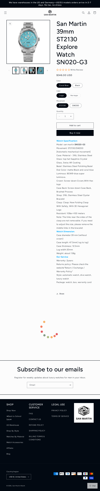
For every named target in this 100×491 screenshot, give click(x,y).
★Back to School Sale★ (13, 418)
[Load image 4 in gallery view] (40, 70)
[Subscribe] (70, 385)
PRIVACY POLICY (59, 410)
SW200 (75, 105)
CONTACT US (35, 419)
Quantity (59, 111)
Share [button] (61, 294)
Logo (61, 95)
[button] (5, 12)
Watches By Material (15, 436)
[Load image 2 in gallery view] (24, 70)
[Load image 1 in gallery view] (15, 70)
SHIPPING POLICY (37, 431)
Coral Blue (64, 85)
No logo (75, 96)
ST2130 (62, 105)
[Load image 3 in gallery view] (32, 70)
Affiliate (9, 448)
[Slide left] (9, 70)
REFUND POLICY (36, 425)
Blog (8, 454)
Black (77, 85)
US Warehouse (12, 425)
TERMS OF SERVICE (60, 416)
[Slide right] (47, 70)
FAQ (31, 413)
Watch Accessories (14, 442)
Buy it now (75, 133)
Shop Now (11, 410)
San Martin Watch (18, 486)
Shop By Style (12, 431)
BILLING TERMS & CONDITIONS (37, 438)
